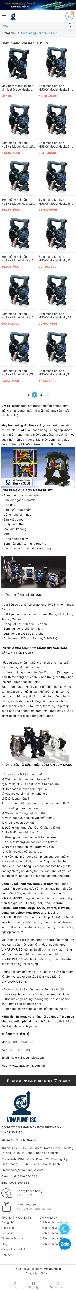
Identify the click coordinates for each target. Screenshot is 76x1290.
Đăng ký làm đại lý (13, 1249)
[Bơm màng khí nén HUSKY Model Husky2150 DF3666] (57, 121)
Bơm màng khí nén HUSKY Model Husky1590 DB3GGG (56, 258)
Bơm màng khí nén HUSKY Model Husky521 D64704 (55, 315)
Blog (4, 1244)
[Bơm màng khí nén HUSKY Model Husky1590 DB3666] (19, 292)
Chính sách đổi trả (51, 1233)
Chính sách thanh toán (54, 1222)
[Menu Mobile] (4, 16)
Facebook (15, 1080)
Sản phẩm (7, 1233)
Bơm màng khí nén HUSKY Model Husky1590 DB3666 (19, 315)
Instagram (63, 1080)
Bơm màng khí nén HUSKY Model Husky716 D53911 (18, 372)
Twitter (31, 1080)
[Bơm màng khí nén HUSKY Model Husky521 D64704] (57, 292)
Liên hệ (6, 1255)
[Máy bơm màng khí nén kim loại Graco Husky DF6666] (19, 64)
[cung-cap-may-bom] (38, 5)
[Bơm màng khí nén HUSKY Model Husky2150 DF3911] (19, 121)
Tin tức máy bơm (12, 1238)
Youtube (46, 1080)
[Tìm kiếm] (70, 25)
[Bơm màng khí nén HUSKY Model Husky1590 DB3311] (57, 178)
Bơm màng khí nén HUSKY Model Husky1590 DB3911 (19, 258)
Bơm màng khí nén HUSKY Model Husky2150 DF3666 (56, 145)
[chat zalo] (65, 1244)
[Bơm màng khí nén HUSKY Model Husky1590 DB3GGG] (57, 235)
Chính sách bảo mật (52, 1244)
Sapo (47, 1273)
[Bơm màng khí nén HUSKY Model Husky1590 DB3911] (19, 235)
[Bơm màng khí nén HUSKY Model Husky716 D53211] (57, 349)
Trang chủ (7, 1222)
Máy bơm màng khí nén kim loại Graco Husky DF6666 (17, 88)
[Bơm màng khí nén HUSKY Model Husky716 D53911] (19, 349)
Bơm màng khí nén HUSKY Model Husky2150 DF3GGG (19, 201)
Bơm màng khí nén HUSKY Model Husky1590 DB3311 (56, 201)
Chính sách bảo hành (53, 1238)
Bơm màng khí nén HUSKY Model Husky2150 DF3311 (56, 88)
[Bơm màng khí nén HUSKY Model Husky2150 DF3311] (57, 64)
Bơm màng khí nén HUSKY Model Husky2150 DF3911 (19, 145)
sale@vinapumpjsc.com (27, 1170)
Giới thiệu (7, 1228)
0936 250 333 (27, 1176)
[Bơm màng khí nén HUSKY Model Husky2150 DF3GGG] (19, 178)
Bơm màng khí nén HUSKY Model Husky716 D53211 (55, 372)
